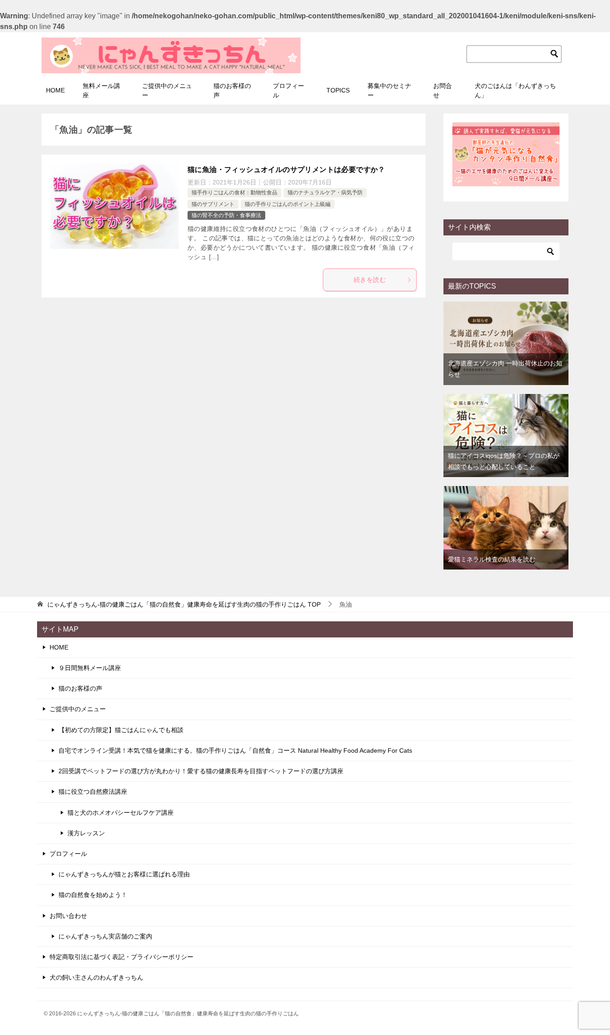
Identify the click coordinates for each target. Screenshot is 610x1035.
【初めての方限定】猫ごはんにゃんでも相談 (121, 729)
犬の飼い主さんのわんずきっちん (96, 977)
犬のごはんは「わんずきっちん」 (515, 90)
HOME (55, 90)
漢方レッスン (86, 833)
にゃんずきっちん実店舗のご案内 (105, 936)
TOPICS (338, 90)
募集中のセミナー (389, 90)
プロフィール (288, 90)
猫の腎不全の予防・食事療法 (226, 215)
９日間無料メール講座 (89, 667)
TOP (184, 604)
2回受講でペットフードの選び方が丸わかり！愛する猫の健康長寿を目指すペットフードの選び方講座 (200, 771)
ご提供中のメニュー (167, 90)
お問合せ (442, 90)
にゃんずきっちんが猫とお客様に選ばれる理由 (124, 874)
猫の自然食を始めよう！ (92, 894)
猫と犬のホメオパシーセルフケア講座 (120, 812)
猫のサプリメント (213, 204)
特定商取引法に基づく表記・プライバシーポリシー (121, 956)
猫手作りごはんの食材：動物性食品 (234, 192)
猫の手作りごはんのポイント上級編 (287, 204)
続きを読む (370, 279)
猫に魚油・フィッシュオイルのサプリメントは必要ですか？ (286, 169)
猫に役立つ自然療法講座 (92, 791)
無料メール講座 (101, 90)
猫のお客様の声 (232, 90)
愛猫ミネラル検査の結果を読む (491, 559)
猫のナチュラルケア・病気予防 (325, 192)
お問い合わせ (68, 915)
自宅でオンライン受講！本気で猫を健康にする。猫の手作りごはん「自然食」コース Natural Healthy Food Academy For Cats (235, 750)
